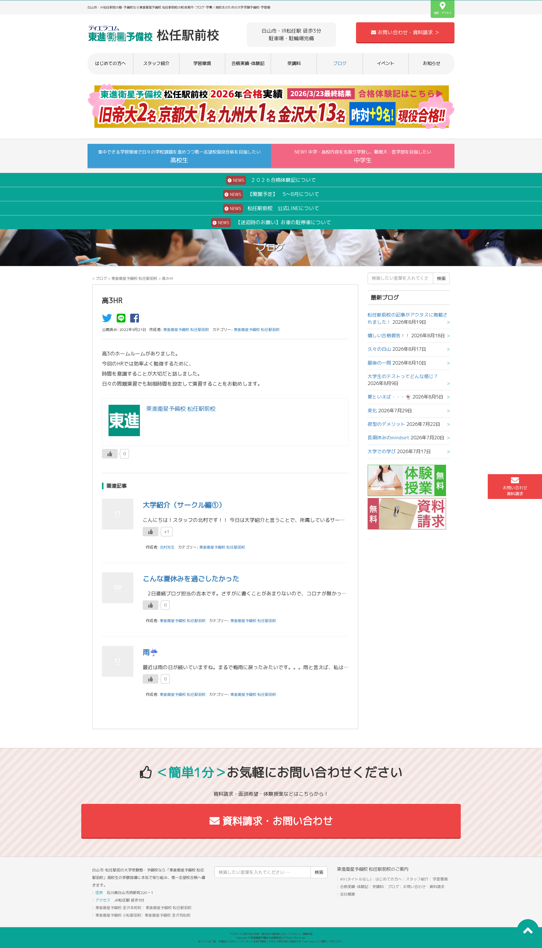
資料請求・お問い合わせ (276, 821)
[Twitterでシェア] (108, 320)
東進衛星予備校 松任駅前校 (134, 278)
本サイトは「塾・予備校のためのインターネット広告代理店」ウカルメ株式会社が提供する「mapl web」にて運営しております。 (271, 941)
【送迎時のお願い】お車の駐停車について (274, 222)
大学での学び (382, 451)
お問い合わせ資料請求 (515, 490)
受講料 (293, 63)
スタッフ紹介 (156, 63)
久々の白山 (379, 349)
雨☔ (150, 652)
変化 (372, 410)
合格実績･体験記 (247, 63)
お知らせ (431, 63)
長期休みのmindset (388, 437)
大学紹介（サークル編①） (184, 505)
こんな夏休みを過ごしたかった (191, 578)
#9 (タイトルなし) (355, 879)
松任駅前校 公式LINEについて (274, 208)
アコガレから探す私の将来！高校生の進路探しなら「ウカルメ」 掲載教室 (271, 934)
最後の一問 (379, 363)
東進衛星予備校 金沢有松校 (168, 915)
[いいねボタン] (110, 453)
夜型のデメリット (386, 424)
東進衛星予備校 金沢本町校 (118, 907)
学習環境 (202, 63)
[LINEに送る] (123, 320)
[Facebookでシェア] (136, 320)
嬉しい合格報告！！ (389, 335)
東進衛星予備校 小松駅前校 (118, 915)
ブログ (339, 63)
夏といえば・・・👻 (389, 396)
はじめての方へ (110, 63)
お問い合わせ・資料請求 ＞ (407, 32)
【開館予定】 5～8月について (274, 194)
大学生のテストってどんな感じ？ (403, 376)
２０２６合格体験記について (274, 179)
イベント (385, 63)
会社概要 (347, 894)
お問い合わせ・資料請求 (423, 886)
